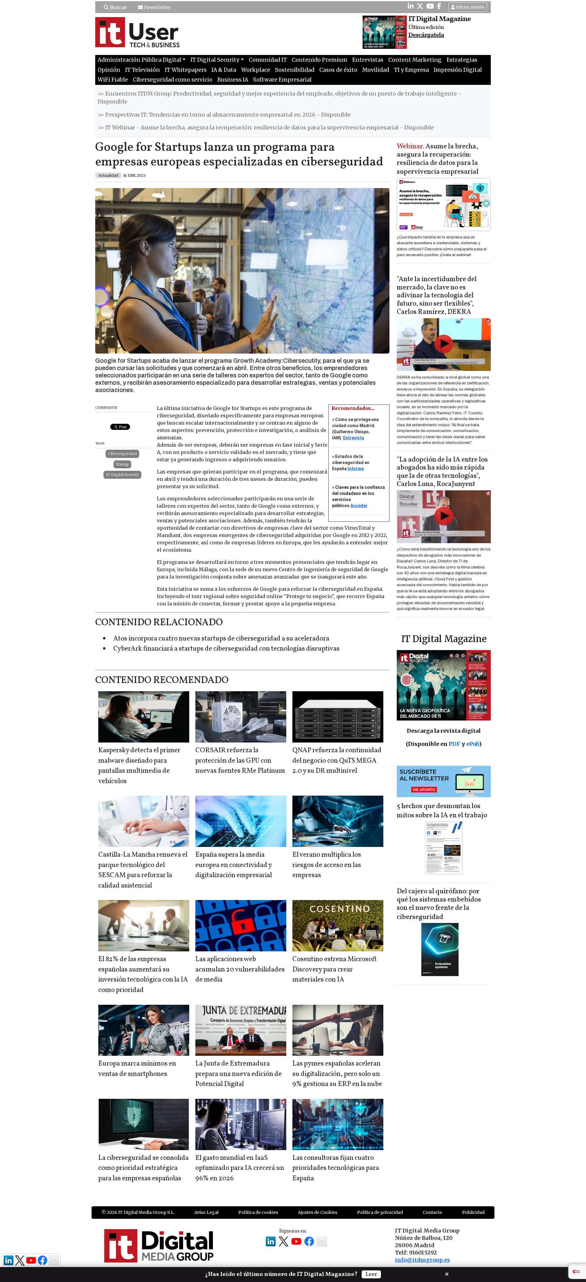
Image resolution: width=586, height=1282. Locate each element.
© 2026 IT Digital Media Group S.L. (138, 1212)
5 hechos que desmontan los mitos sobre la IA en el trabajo (442, 811)
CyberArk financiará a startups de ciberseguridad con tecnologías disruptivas (226, 649)
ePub (472, 743)
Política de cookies (258, 1212)
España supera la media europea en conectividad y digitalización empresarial (233, 865)
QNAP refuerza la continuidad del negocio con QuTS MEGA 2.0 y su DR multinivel (337, 761)
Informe (356, 468)
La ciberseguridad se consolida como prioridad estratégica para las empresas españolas (143, 1168)
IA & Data (224, 70)
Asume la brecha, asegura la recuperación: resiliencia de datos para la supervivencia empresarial (438, 159)
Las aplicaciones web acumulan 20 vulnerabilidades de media (240, 970)
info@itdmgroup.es (422, 1260)
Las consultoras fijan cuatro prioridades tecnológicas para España (335, 1168)
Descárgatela (426, 35)
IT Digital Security (122, 474)
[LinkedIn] (411, 6)
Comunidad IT (268, 59)
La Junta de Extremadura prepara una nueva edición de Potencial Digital (238, 1074)
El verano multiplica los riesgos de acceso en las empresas (326, 865)
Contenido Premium (319, 59)
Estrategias (462, 59)
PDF (454, 743)
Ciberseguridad (122, 453)
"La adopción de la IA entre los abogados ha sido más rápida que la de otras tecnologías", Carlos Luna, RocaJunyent (442, 472)
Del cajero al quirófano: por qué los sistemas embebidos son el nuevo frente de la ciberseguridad (439, 904)
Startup (122, 464)
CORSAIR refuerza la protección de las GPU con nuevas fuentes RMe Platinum (240, 761)
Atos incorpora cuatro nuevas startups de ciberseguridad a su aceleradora (221, 639)
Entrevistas (367, 59)
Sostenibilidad (294, 70)
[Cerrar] (446, 1273)
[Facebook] (439, 6)
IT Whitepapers (186, 70)
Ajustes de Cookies (317, 1212)
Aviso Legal (206, 1212)
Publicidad (473, 1212)
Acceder (358, 505)
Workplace (255, 70)
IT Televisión (142, 70)
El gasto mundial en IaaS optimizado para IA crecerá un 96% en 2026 (239, 1168)
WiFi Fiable (113, 79)
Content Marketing (415, 59)
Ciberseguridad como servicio (172, 79)
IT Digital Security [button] (214, 59)
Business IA (232, 79)
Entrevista (353, 437)
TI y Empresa (411, 70)
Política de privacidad (380, 1212)
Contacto (432, 1212)
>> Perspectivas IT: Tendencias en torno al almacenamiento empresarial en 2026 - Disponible (224, 114)
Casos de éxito (338, 70)
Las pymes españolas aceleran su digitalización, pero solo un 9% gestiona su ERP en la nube (337, 1074)
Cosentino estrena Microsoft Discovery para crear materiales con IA (334, 970)
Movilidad (375, 70)
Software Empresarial (282, 79)
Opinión (109, 70)
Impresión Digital (458, 70)
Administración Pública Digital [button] (139, 59)
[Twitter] (420, 6)
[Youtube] (430, 6)
